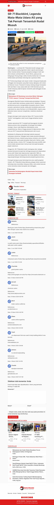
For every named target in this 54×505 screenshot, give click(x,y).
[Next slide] (45, 421)
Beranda (10, 493)
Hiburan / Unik (38, 432)
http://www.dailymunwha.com (16, 293)
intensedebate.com (13, 342)
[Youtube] (28, 497)
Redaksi (19, 493)
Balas (9, 232)
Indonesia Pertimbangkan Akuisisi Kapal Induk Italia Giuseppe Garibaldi (25, 172)
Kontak (15, 493)
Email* (29, 406)
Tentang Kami (31, 493)
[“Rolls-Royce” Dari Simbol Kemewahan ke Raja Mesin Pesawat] (31, 211)
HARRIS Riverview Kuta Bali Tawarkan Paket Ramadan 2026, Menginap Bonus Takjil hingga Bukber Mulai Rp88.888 (29, 471)
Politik (14, 453)
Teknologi (10, 10)
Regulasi (11, 434)
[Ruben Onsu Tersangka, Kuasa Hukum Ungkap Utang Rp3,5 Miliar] (40, 427)
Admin (21, 186)
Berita (23, 432)
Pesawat (17, 182)
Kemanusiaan (16, 460)
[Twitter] (30, 497)
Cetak (31, 29)
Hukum (36, 434)
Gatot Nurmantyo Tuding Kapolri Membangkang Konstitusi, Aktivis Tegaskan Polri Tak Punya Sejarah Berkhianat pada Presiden (28, 478)
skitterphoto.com (12, 358)
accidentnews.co (12, 309)
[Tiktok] (32, 497)
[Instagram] (24, 497)
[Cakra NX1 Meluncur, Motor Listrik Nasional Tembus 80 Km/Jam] (11, 201)
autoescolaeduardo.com (15, 324)
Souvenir (24, 493)
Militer (12, 182)
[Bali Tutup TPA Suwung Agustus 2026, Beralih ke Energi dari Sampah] (27, 427)
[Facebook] (22, 497)
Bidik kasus (19, 467)
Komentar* (11, 389)
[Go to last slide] (44, 421)
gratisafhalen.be (31, 259)
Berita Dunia (12, 432)
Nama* (10, 406)
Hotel (14, 473)
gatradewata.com (13, 373)
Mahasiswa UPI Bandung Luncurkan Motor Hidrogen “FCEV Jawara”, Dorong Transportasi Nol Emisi (26, 97)
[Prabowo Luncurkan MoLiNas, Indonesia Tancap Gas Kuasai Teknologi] (31, 201)
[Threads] (26, 497)
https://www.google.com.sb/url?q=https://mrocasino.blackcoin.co (26, 274)
